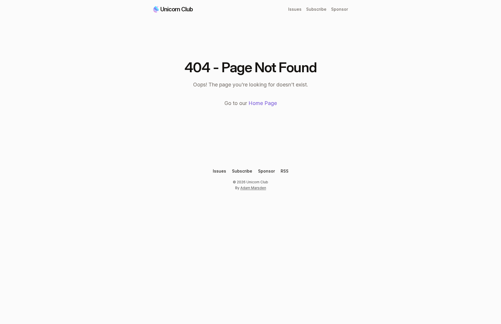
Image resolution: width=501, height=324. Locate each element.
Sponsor (339, 9)
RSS (284, 171)
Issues (295, 9)
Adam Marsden (253, 188)
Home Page (262, 103)
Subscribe (316, 9)
